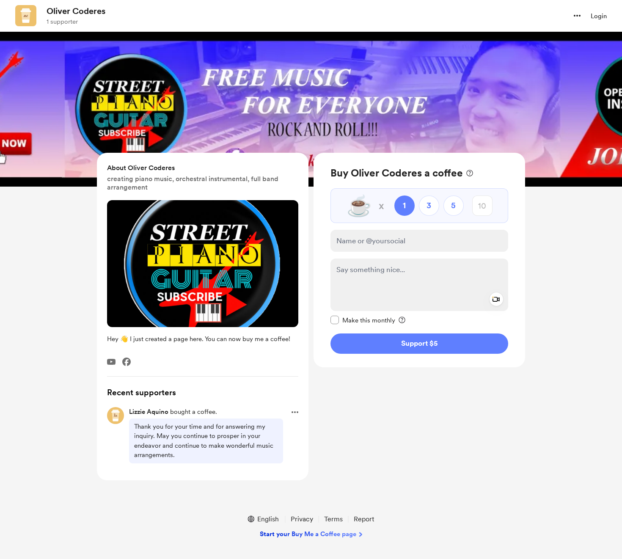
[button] (577, 15)
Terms (333, 519)
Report (364, 519)
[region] (419, 260)
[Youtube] (111, 362)
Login (599, 16)
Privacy (302, 519)
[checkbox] (362, 319)
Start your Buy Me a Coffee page (308, 534)
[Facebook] (126, 362)
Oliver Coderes (76, 11)
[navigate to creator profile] (25, 15)
